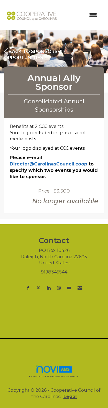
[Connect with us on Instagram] (58, 288)
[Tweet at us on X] (38, 288)
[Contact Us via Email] (79, 288)
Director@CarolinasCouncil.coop (48, 164)
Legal (70, 396)
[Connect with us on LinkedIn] (48, 288)
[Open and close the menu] (81, 15)
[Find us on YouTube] (69, 288)
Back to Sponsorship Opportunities (35, 54)
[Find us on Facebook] (28, 288)
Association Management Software (54, 376)
